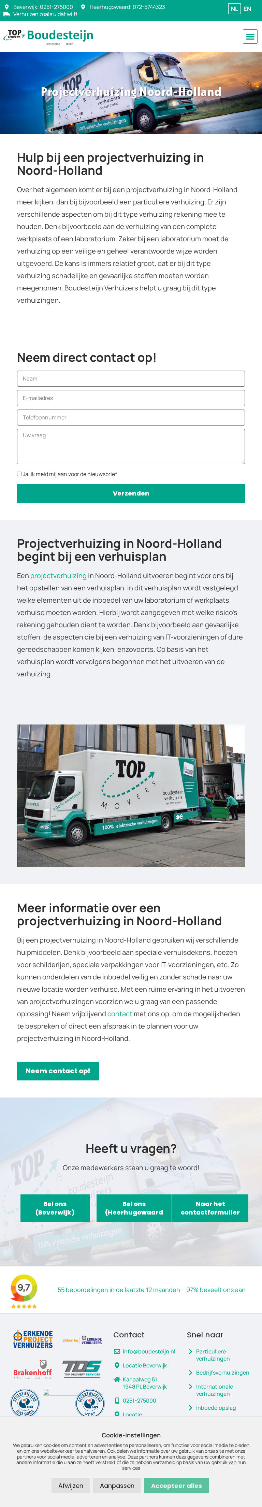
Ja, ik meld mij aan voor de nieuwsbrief (70, 474)
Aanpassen (117, 1485)
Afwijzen (70, 1485)
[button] (250, 36)
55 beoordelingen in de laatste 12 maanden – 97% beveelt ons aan (152, 1290)
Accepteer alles (176, 1485)
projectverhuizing (58, 575)
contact (119, 1013)
